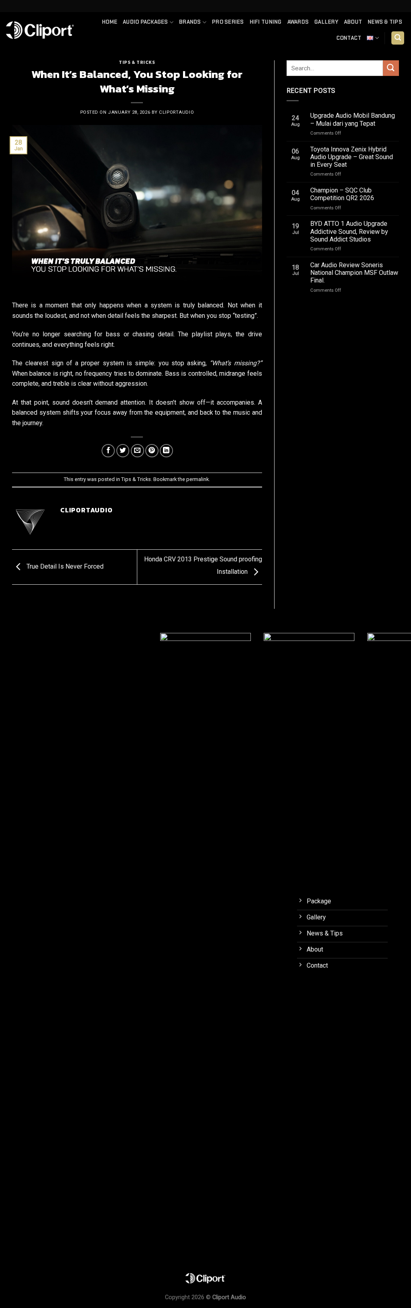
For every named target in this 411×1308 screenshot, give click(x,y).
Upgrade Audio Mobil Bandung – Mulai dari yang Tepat (352, 119)
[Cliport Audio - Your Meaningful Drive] (40, 30)
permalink (197, 479)
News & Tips (385, 21)
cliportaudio (176, 112)
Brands (190, 21)
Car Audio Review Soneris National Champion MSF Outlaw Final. (354, 272)
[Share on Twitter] (123, 450)
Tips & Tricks (137, 62)
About (353, 21)
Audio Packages (145, 21)
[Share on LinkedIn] (166, 450)
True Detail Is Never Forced (64, 566)
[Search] (397, 38)
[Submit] (391, 68)
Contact (349, 38)
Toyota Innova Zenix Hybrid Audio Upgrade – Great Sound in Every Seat (351, 156)
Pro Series (228, 21)
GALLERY (326, 21)
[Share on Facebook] (108, 450)
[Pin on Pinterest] (152, 450)
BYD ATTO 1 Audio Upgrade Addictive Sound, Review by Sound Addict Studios (349, 231)
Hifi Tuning (266, 21)
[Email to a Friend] (137, 450)
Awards (298, 21)
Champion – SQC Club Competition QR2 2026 (342, 194)
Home (109, 21)
